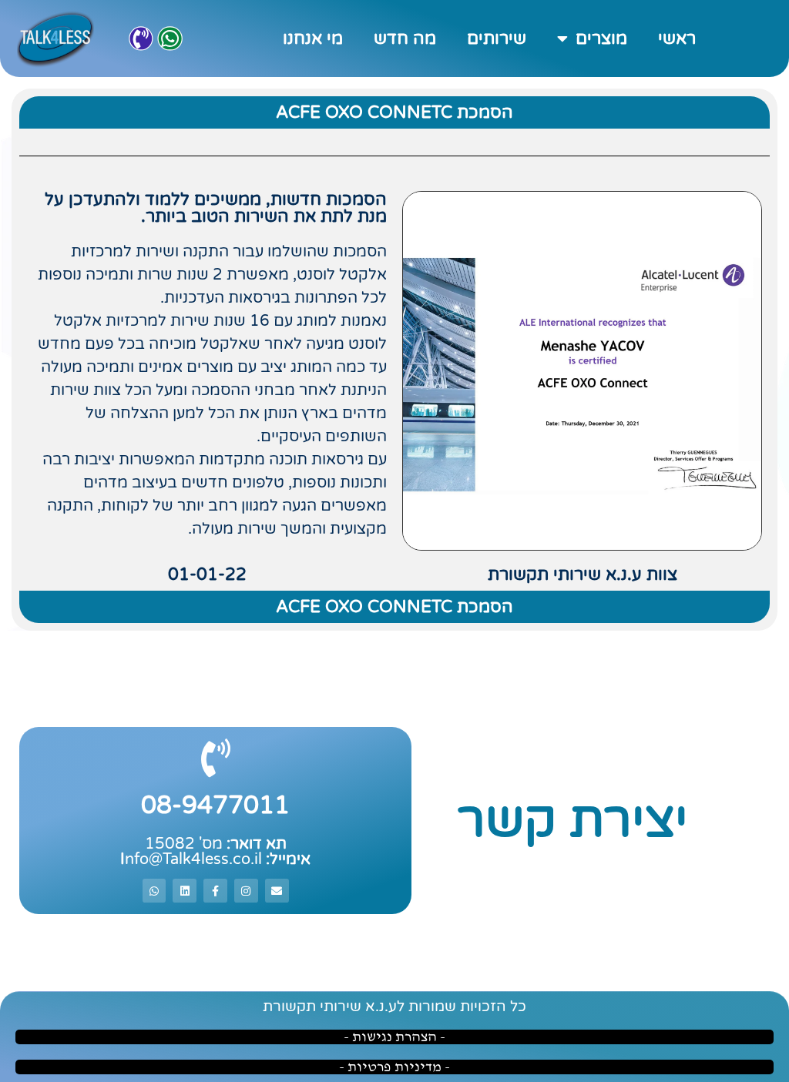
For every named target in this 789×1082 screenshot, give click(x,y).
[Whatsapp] (170, 38)
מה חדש (405, 38)
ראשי (677, 38)
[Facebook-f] (215, 891)
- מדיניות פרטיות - (394, 1067)
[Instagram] (246, 891)
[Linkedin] (184, 891)
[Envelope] (277, 891)
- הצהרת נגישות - (394, 1037)
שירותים (496, 38)
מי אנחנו (313, 38)
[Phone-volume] (141, 38)
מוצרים (601, 38)
